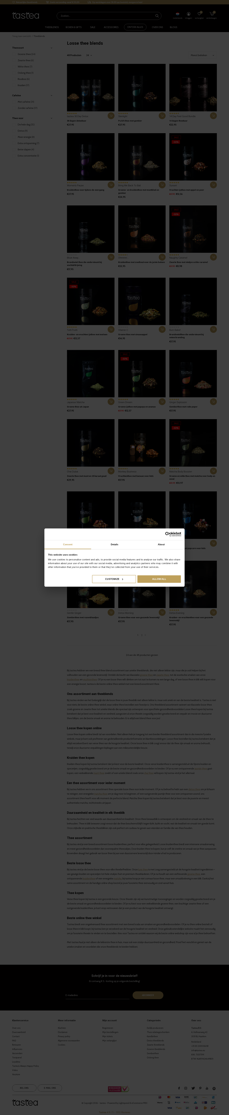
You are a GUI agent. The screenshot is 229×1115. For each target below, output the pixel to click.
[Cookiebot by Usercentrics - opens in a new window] (167, 534)
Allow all (159, 579)
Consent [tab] (67, 544)
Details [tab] (114, 544)
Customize (112, 579)
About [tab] (161, 544)
